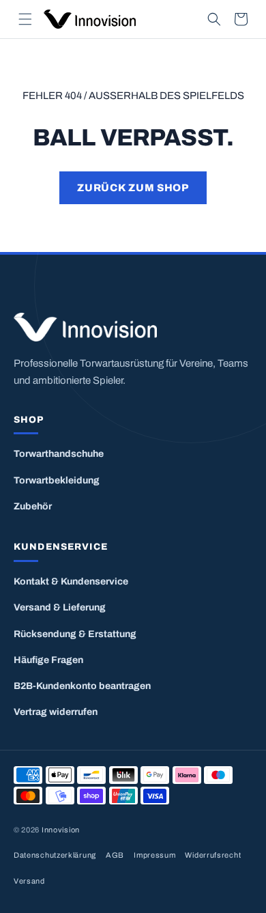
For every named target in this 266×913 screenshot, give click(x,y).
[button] (25, 19)
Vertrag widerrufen (56, 712)
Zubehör (33, 506)
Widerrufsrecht (213, 855)
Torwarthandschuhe (59, 454)
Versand (29, 881)
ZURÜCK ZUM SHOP (132, 187)
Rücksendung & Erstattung (75, 634)
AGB (115, 855)
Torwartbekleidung (57, 480)
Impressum (154, 855)
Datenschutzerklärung (55, 855)
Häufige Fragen (48, 660)
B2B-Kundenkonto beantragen (82, 686)
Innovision (61, 830)
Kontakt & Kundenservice (71, 581)
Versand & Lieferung (60, 607)
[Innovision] (133, 327)
